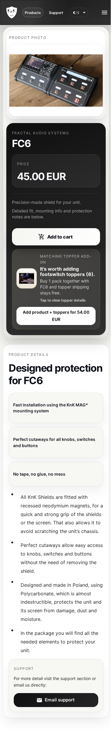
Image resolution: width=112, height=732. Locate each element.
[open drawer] (105, 12)
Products (33, 12)
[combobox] (79, 12)
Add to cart (60, 237)
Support (56, 12)
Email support (60, 700)
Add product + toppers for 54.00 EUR (56, 316)
